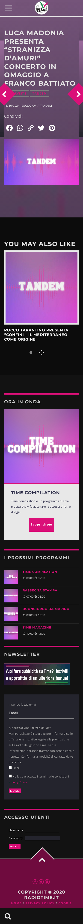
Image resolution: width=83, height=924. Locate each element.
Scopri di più (41, 287)
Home (16, 903)
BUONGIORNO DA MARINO (46, 609)
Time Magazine (37, 627)
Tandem (39, 93)
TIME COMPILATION (40, 572)
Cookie (65, 903)
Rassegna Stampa (40, 590)
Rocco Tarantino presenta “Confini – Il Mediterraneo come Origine (36, 335)
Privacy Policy (18, 782)
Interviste (17, 93)
